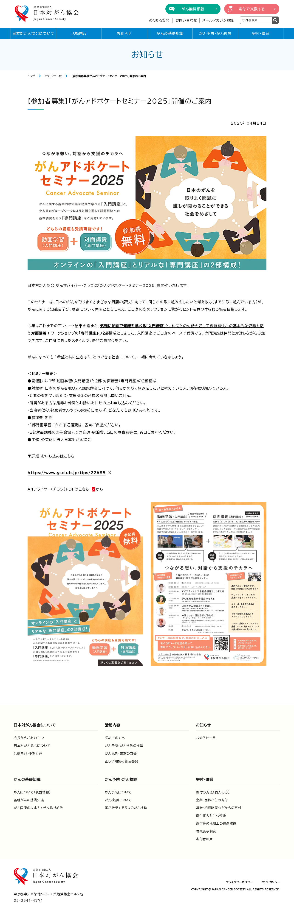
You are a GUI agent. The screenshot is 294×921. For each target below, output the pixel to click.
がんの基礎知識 (169, 33)
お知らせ (124, 33)
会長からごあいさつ (29, 738)
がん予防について (118, 792)
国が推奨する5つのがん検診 (126, 807)
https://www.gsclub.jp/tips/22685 (67, 472)
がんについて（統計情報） (32, 792)
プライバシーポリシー (239, 882)
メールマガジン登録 (218, 20)
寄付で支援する (251, 9)
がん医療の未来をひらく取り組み (38, 807)
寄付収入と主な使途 (211, 815)
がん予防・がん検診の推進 (124, 745)
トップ (31, 76)
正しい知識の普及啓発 (121, 761)
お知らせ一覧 (53, 76)
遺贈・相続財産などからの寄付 (218, 807)
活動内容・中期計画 (28, 753)
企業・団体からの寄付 (212, 800)
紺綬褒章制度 (206, 831)
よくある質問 (159, 20)
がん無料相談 (192, 9)
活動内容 (79, 33)
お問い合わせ (186, 20)
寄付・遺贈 (260, 33)
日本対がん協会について (33, 33)
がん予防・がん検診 (215, 33)
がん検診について (118, 800)
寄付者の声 (204, 839)
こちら (84, 489)
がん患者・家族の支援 (121, 753)
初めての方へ (115, 738)
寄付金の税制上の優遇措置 (216, 823)
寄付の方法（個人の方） (213, 792)
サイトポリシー (271, 882)
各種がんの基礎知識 (29, 800)
